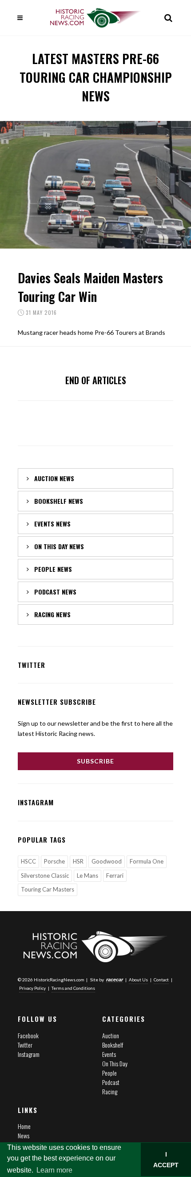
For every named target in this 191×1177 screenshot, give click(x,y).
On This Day (114, 1063)
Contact (161, 979)
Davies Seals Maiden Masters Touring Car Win (90, 287)
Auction (110, 1035)
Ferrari (114, 875)
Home (24, 1126)
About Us (138, 979)
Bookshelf (112, 1044)
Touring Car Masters (47, 889)
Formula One (146, 861)
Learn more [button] (54, 1170)
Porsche (54, 861)
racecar (114, 979)
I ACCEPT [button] (166, 1160)
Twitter (25, 1044)
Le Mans (87, 875)
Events (109, 1054)
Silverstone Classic (45, 875)
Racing (109, 1091)
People (109, 1072)
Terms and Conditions (73, 988)
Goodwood (107, 861)
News (23, 1135)
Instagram (29, 1054)
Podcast (110, 1082)
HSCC (28, 861)
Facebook (28, 1035)
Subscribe (95, 761)
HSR (78, 861)
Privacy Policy (32, 988)
